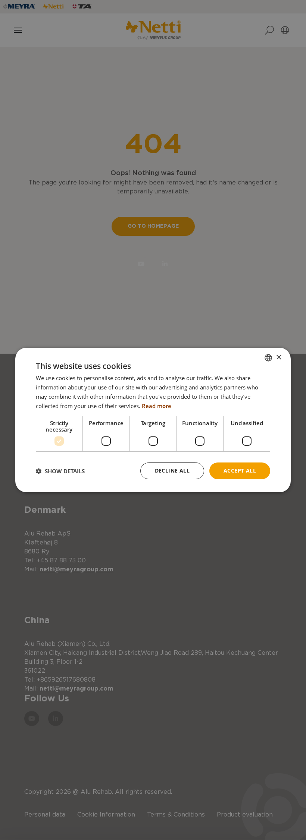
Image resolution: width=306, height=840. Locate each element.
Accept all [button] (240, 470)
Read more (156, 406)
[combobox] (268, 357)
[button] (60, 471)
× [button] (278, 357)
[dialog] (153, 420)
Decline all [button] (172, 470)
